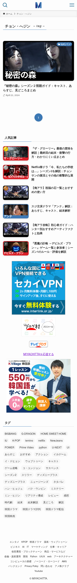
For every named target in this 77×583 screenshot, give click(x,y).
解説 (61, 502)
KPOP (24, 541)
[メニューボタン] (72, 5)
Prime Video (26, 447)
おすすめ (25, 454)
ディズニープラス (47, 474)
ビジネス (15, 546)
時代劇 (8, 502)
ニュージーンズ (39, 481)
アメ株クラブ (62, 566)
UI (68, 447)
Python (33, 556)
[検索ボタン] (5, 5)
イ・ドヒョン (12, 461)
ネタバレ (58, 481)
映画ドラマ (35, 541)
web (49, 556)
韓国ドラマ (11, 509)
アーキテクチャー (63, 556)
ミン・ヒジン (12, 495)
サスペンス (52, 468)
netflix (41, 440)
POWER (9, 447)
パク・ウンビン (37, 488)
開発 (25, 556)
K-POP (16, 440)
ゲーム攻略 (11, 468)
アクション (42, 454)
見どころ (48, 502)
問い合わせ (46, 566)
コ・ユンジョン (32, 468)
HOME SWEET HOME (53, 433)
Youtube (38, 570)
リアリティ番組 (34, 495)
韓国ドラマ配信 (55, 509)
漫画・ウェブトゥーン (55, 541)
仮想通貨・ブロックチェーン (27, 551)
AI (23, 546)
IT (28, 546)
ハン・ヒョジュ (14, 488)
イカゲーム (59, 454)
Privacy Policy (31, 566)
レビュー (53, 495)
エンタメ (14, 541)
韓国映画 (10, 516)
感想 (66, 495)
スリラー (27, 474)
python (43, 447)
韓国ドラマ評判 (32, 509)
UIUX (42, 556)
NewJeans (56, 440)
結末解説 (33, 502)
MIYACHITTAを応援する (38, 354)
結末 (20, 502)
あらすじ (10, 454)
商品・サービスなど (54, 551)
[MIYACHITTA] (38, 5)
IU (6, 440)
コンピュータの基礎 (20, 561)
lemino (29, 440)
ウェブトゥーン (34, 461)
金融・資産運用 (12, 556)
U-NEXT (57, 447)
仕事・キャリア (58, 546)
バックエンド (15, 566)
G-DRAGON (28, 433)
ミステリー (57, 488)
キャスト (53, 461)
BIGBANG (10, 433)
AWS (64, 561)
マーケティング (39, 546)
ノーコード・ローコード (47, 561)
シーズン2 (10, 474)
